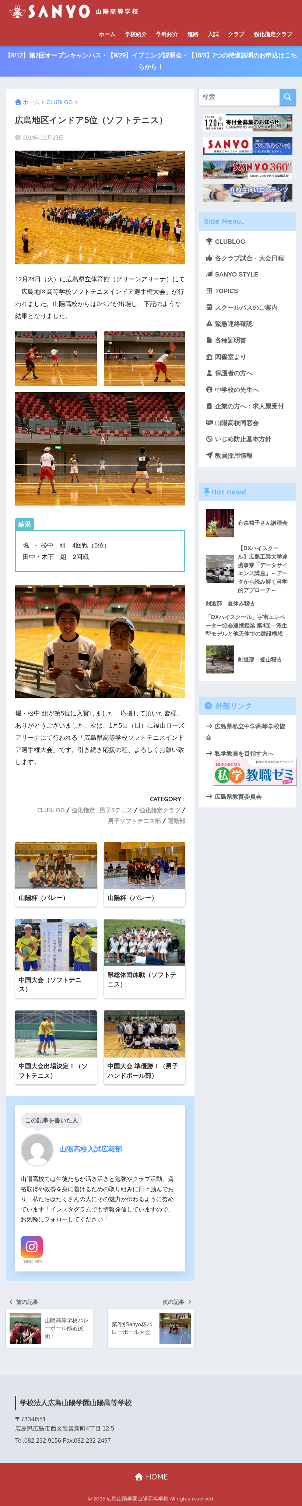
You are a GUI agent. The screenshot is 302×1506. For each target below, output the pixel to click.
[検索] (288, 97)
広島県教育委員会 (237, 796)
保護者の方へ (233, 373)
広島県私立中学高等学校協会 (245, 731)
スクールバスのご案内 (245, 307)
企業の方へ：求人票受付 (248, 406)
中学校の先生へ (236, 389)
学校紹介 (136, 34)
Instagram (31, 1261)
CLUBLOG (51, 810)
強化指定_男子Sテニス (102, 810)
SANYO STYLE (235, 274)
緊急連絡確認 (233, 323)
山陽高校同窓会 (236, 422)
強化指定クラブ (273, 34)
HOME (156, 1476)
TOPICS (225, 291)
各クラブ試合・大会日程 (248, 258)
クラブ (236, 34)
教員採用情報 (233, 455)
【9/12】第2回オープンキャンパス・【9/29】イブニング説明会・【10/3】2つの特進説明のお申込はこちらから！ (151, 61)
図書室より (229, 356)
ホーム (107, 34)
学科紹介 (167, 34)
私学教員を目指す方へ (243, 753)
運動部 (176, 820)
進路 (193, 34)
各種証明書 (229, 340)
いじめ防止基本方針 (242, 439)
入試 (213, 34)
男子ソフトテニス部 (134, 820)
